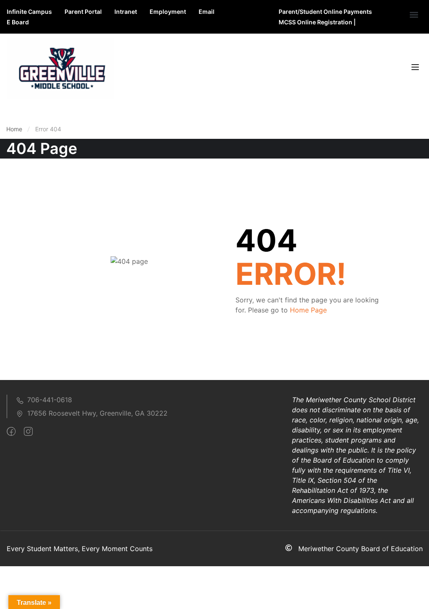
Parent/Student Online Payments (325, 11)
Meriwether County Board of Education (360, 548)
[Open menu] (416, 68)
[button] (414, 15)
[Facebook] (11, 432)
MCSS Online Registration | (317, 22)
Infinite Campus (29, 11)
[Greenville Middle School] (60, 68)
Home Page (308, 310)
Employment (168, 11)
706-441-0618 (49, 400)
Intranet (125, 11)
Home (14, 129)
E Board (18, 22)
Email (206, 11)
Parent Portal (83, 11)
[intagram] (28, 432)
